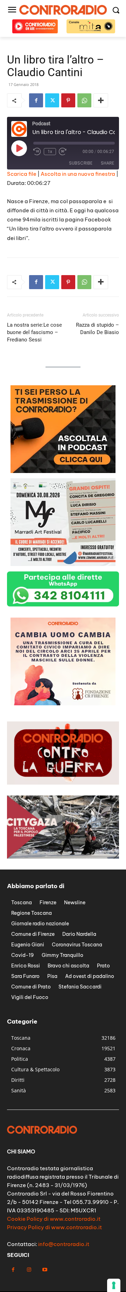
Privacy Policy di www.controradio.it (54, 1227)
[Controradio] (63, 10)
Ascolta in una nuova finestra (78, 174)
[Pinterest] (68, 100)
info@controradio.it (63, 1244)
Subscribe (80, 163)
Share (107, 163)
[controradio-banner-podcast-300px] (62, 471)
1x (50, 151)
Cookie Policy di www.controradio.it (53, 1219)
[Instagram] (29, 1270)
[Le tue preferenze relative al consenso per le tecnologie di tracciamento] (113, 1285)
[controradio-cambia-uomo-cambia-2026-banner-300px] (62, 703)
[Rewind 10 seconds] (37, 151)
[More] (100, 100)
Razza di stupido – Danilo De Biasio (97, 328)
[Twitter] (52, 100)
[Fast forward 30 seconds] (62, 151)
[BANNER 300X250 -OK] (62, 564)
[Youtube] (44, 1270)
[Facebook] (36, 100)
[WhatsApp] (84, 100)
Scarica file (21, 174)
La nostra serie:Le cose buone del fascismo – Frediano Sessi (34, 332)
